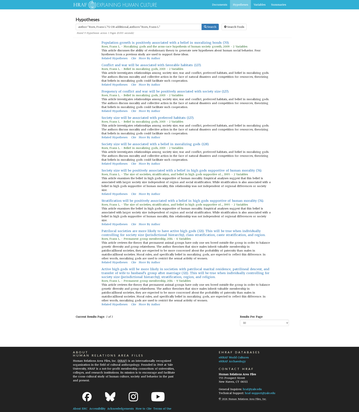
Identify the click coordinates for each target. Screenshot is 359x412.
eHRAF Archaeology (232, 361)
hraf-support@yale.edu (260, 393)
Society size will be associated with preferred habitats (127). (148, 118)
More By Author (149, 58)
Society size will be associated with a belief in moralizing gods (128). (155, 144)
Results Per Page (251, 316)
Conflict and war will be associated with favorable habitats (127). (151, 65)
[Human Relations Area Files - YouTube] (157, 396)
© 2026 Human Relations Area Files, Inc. (242, 399)
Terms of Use (162, 408)
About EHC (80, 408)
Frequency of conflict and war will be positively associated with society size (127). (165, 91)
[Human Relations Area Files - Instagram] (133, 396)
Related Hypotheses (115, 58)
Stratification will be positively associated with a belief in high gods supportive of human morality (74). (183, 201)
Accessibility (97, 408)
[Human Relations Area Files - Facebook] (87, 396)
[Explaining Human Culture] (113, 4)
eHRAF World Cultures (234, 357)
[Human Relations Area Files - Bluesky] (110, 396)
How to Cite (143, 408)
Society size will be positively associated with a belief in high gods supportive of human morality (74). (182, 170)
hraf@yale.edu (252, 389)
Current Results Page (90, 316)
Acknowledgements (120, 408)
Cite (133, 58)
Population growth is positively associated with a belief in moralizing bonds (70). (165, 42)
